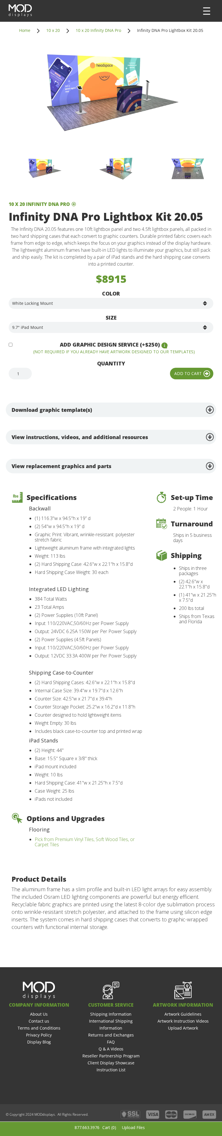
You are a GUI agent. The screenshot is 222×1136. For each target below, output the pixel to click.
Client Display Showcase (111, 1063)
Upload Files (133, 1127)
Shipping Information (111, 1014)
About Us (39, 1014)
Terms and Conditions (39, 1028)
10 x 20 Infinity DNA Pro (98, 30)
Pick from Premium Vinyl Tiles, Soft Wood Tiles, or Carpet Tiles (85, 842)
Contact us (39, 1021)
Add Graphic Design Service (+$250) (110, 344)
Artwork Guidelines (182, 1014)
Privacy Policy (39, 1035)
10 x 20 (53, 30)
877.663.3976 (87, 1127)
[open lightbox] (111, 95)
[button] (206, 11)
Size (111, 317)
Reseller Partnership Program (111, 1056)
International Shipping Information (111, 1024)
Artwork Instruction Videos (183, 1021)
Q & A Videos (111, 1049)
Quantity (111, 363)
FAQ (111, 1042)
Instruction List (111, 1069)
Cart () (109, 1127)
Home (24, 30)
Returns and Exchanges (111, 1035)
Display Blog (39, 1042)
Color (111, 293)
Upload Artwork (183, 1028)
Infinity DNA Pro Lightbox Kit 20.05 (170, 30)
